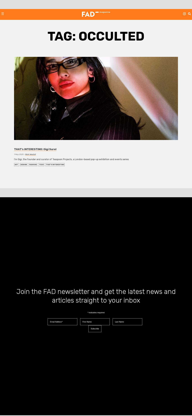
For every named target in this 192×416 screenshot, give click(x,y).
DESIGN (24, 165)
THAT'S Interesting (55, 165)
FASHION (33, 165)
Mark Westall (30, 154)
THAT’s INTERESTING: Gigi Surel (35, 149)
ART (16, 165)
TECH (41, 165)
